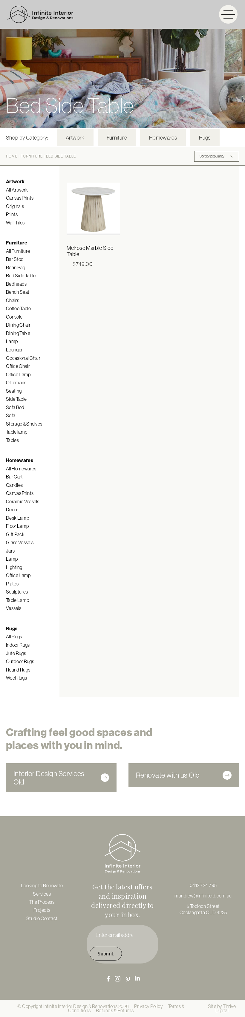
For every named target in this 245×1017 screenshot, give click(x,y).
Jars (10, 551)
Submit (106, 953)
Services (42, 894)
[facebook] (108, 978)
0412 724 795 (203, 885)
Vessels (13, 608)
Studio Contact (42, 918)
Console (14, 317)
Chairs (12, 300)
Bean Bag (15, 267)
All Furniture (18, 251)
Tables (12, 440)
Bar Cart (14, 477)
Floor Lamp (17, 526)
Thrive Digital (225, 1008)
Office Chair (18, 366)
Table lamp (16, 432)
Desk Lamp (17, 518)
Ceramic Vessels (22, 501)
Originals (15, 206)
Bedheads (16, 284)
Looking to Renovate (42, 885)
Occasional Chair (23, 358)
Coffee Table (18, 308)
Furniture (117, 137)
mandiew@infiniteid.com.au (203, 896)
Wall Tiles (15, 223)
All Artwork (17, 190)
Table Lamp (17, 600)
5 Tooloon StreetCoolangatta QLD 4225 (203, 909)
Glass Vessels (19, 542)
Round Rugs (18, 670)
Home (12, 156)
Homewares (163, 137)
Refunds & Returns (115, 1010)
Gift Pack (15, 534)
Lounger (14, 350)
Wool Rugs (16, 678)
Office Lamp (18, 374)
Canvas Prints (19, 198)
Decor (12, 510)
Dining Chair (18, 325)
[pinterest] (128, 979)
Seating (14, 391)
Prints (12, 214)
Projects (41, 910)
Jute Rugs (16, 653)
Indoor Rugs (18, 645)
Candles (14, 485)
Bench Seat (17, 292)
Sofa (10, 415)
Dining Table (18, 333)
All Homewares (21, 469)
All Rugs (14, 637)
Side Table (16, 399)
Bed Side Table (21, 276)
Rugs (204, 137)
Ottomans (16, 383)
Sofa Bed (15, 407)
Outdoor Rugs (20, 661)
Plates (12, 584)
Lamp (12, 341)
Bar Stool (15, 259)
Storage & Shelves (24, 424)
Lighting (14, 567)
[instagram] (117, 978)
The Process (42, 902)
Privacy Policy (148, 1006)
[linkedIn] (137, 978)
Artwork (75, 137)
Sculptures (17, 592)
